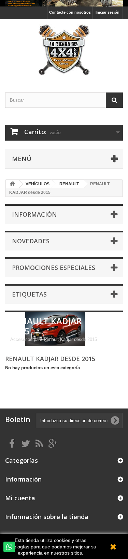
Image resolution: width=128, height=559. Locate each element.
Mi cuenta (20, 498)
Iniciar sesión (107, 12)
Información (34, 214)
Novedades (30, 241)
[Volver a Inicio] (12, 184)
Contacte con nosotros (70, 12)
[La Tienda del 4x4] (64, 49)
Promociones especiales (53, 267)
